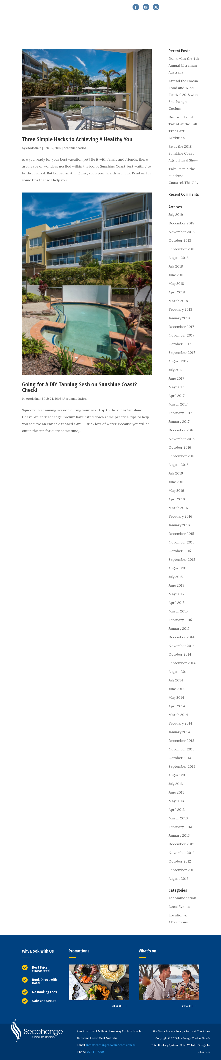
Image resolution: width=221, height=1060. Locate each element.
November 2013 (181, 749)
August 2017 (178, 361)
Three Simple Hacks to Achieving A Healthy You (77, 139)
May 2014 (176, 697)
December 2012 (181, 844)
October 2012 (180, 861)
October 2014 (180, 654)
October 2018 (180, 240)
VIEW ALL (117, 1006)
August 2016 (178, 464)
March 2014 (178, 714)
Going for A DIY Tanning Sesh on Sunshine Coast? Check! (79, 387)
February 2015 (180, 620)
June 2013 (176, 792)
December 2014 (181, 637)
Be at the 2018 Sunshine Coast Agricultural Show (183, 153)
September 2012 (182, 870)
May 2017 (176, 387)
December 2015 (181, 533)
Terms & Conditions (198, 1031)
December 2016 (181, 430)
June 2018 (176, 275)
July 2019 (176, 214)
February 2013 (180, 827)
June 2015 (176, 585)
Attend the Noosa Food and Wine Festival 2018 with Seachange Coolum (183, 95)
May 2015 (176, 594)
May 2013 (176, 801)
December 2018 (181, 223)
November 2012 (181, 852)
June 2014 (177, 689)
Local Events (179, 906)
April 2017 (177, 395)
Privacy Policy (174, 1031)
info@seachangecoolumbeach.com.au (111, 1045)
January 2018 (179, 318)
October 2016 (180, 447)
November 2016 (181, 439)
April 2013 (177, 809)
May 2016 (176, 490)
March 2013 (178, 818)
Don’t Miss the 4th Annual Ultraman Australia (184, 65)
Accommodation (75, 148)
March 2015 (178, 611)
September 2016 (182, 456)
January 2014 (179, 732)
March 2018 (178, 301)
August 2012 (178, 878)
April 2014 (177, 706)
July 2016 (176, 473)
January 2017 (179, 421)
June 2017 (176, 378)
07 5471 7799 (185, 7)
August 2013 (178, 775)
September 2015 (182, 559)
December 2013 (181, 740)
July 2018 (176, 266)
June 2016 (176, 482)
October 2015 (180, 551)
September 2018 (182, 249)
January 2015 (179, 628)
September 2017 (182, 352)
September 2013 (182, 766)
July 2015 (176, 577)
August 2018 (178, 257)
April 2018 (177, 292)
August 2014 (179, 671)
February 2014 (180, 723)
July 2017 (176, 370)
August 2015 (178, 568)
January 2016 (179, 525)
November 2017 (181, 335)
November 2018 (181, 232)
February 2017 (180, 413)
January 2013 (179, 835)
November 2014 (182, 646)
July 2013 (176, 783)
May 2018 (176, 283)
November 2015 (181, 542)
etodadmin (33, 148)
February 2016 (180, 516)
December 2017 (181, 326)
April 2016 (177, 499)
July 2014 (176, 680)
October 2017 (180, 344)
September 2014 (182, 663)
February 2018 (180, 309)
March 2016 (178, 508)
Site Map (158, 1031)
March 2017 (178, 404)
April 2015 (177, 602)
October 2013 (180, 758)
